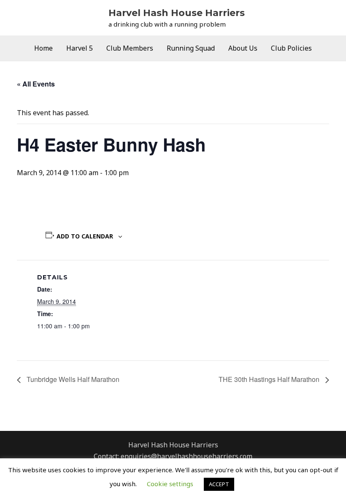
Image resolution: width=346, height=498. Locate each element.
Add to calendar (85, 236)
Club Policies (291, 48)
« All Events (36, 84)
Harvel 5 (79, 48)
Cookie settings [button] (170, 483)
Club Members (129, 48)
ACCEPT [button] (219, 484)
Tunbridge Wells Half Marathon (72, 379)
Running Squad (191, 48)
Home (43, 48)
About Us (242, 48)
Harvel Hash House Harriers (176, 13)
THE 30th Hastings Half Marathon (270, 379)
